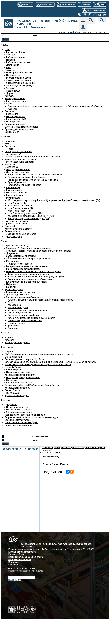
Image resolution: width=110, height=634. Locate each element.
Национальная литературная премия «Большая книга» (35, 174)
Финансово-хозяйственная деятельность (28, 274)
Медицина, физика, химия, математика (27, 310)
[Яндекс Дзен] (95, 15)
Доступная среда (13, 236)
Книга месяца (13, 187)
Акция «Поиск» (12, 390)
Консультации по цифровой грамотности (26, 282)
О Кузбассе (10, 351)
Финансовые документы (18, 80)
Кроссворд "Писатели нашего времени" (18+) (31, 216)
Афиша (9, 103)
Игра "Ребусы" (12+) (18, 203)
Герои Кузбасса (13, 367)
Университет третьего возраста (21, 159)
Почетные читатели (15, 124)
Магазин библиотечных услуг (21, 292)
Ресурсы (5, 333)
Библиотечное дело (18, 307)
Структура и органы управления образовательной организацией (38, 251)
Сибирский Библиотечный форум (21, 422)
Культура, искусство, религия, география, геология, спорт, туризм (40, 300)
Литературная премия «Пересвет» (25, 185)
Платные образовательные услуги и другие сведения (33, 271)
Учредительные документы (20, 83)
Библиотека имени (15, 57)
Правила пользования (16, 223)
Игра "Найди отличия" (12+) (21, 205)
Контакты (10, 96)
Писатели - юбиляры (16, 192)
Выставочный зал (15, 190)
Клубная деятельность (17, 101)
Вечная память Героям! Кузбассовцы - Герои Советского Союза (38, 364)
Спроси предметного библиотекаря (24, 297)
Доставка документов (17, 294)
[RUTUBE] (84, 15)
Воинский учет (12, 132)
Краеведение (14, 305)
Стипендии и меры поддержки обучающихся (31, 279)
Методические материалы (19, 409)
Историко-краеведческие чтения (23, 377)
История (10, 60)
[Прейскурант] (45, 4)
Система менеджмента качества (21, 127)
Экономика (13, 328)
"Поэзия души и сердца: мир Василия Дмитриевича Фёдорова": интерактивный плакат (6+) (54, 200)
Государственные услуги (18, 78)
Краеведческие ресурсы (17, 388)
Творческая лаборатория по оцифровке (25, 415)
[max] (99, 15)
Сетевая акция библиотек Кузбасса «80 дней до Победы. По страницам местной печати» (50, 362)
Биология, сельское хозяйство (23, 315)
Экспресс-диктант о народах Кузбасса (24, 359)
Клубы (8, 143)
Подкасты (10, 141)
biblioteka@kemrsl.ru (25, 552)
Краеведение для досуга (19, 382)
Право (11, 302)
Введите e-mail (43, 577)
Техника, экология (17, 323)
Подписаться (14, 580)
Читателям (6, 137)
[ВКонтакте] (79, 15)
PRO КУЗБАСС (12, 393)
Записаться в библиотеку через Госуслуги (81, 32)
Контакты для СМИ (16, 119)
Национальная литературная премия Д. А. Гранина (33, 180)
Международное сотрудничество (23, 269)
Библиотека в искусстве (18, 62)
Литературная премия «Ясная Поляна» (27, 177)
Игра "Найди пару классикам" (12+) (25, 213)
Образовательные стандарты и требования (28, 258)
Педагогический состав (20, 264)
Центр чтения (11, 167)
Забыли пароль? (12, 449)
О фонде (10, 54)
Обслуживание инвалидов (19, 412)
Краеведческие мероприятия (20, 375)
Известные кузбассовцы (19, 372)
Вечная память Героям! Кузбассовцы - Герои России (32, 385)
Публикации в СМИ (15, 116)
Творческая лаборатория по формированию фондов (31, 417)
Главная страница (51, 447)
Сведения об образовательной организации (28, 248)
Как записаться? (13, 154)
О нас (7, 49)
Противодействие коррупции (19, 129)
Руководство (12, 261)
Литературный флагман (18, 169)
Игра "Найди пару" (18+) (20, 211)
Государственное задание (19, 72)
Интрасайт (13, 562)
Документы (11, 70)
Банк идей (10, 226)
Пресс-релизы (13, 121)
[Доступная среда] (94, 10)
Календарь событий (15, 98)
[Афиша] (84, 4)
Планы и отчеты (14, 75)
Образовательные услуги (17, 245)
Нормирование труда (17, 407)
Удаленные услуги (14, 289)
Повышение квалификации (18, 425)
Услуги (4, 241)
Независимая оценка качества (20, 234)
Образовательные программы (21, 256)
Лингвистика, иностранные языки (25, 320)
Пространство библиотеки (18, 151)
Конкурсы (10, 164)
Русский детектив (17, 182)
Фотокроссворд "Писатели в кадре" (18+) (29, 218)
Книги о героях (13, 369)
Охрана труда (13, 91)
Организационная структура (20, 85)
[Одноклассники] (90, 15)
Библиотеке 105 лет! (16, 52)
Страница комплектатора (18, 420)
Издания (9, 337)
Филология (13, 325)
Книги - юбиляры (14, 195)
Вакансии (9, 111)
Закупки (10, 88)
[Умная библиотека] (99, 4)
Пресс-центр (11, 114)
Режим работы (12, 231)
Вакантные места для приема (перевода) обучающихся (36, 276)
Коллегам (5, 400)
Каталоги (9, 340)
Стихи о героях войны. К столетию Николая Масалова (32, 156)
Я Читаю (9, 149)
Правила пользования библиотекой (26, 557)
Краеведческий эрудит (17, 395)
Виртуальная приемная (16, 221)
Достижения (12, 65)
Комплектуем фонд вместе (19, 229)
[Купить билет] (66, 4)
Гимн (8, 67)
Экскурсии (10, 146)
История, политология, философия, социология (31, 318)
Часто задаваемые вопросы (19, 162)
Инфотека (11, 284)
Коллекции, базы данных (17, 342)
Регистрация (31, 449)
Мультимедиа (13, 198)
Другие (9, 93)
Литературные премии (17, 172)
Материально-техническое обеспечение (27, 266)
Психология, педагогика (20, 312)
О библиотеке (7, 45)
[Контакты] (25, 4)
